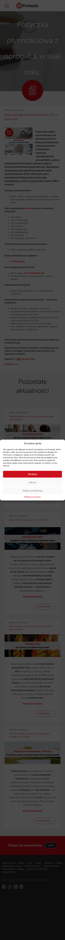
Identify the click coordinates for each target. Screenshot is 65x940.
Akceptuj (32, 474)
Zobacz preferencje (32, 490)
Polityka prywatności (32, 497)
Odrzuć (32, 482)
